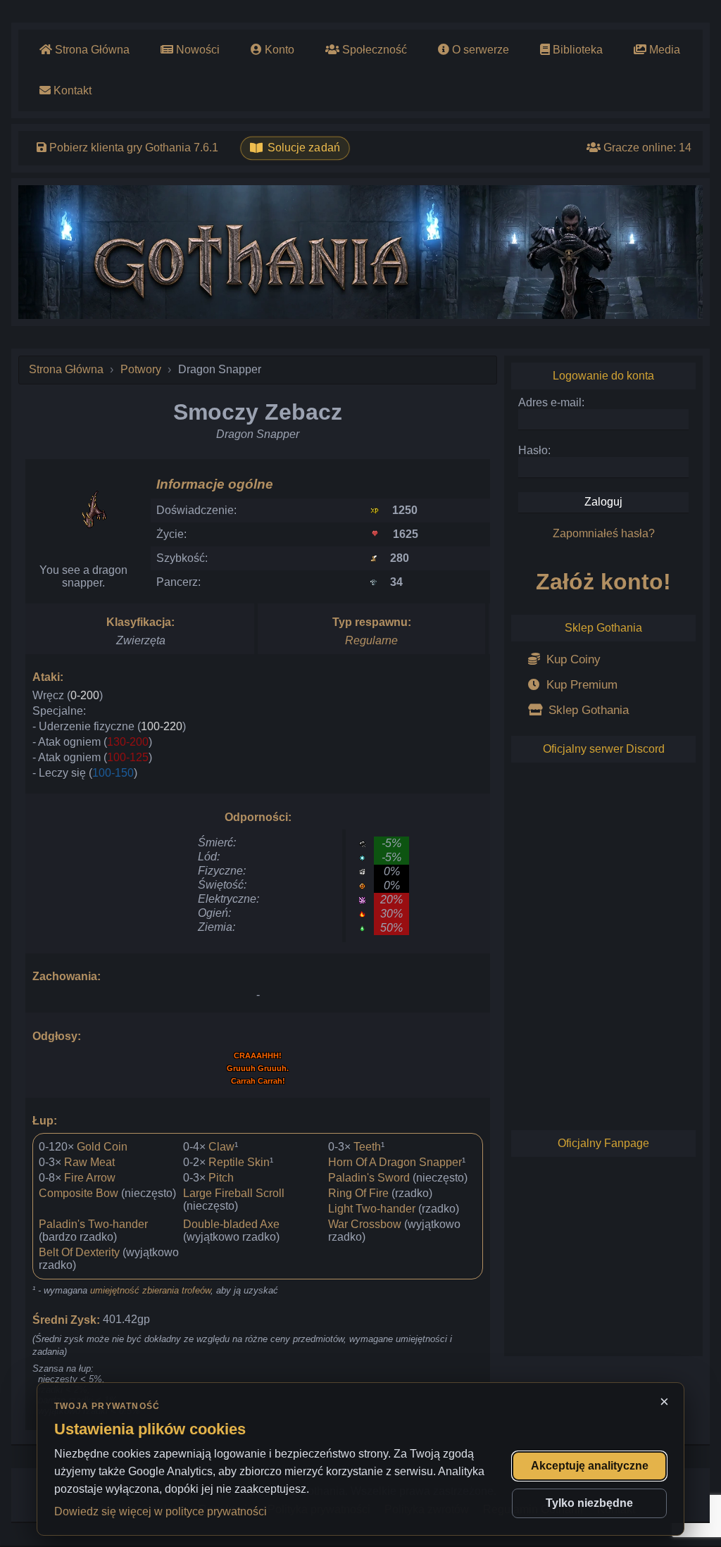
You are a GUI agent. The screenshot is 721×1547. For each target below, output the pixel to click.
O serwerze (479, 50)
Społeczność (373, 50)
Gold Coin (102, 1147)
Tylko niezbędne (589, 1503)
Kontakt (71, 90)
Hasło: (534, 450)
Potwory (140, 369)
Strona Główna (91, 50)
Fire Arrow (89, 1178)
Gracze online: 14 (646, 148)
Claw (221, 1147)
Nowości (196, 50)
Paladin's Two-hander (93, 1224)
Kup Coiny (572, 659)
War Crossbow (364, 1224)
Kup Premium (580, 684)
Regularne (371, 640)
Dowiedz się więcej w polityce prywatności (160, 1511)
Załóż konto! (603, 581)
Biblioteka (576, 50)
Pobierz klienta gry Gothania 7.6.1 (132, 148)
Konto (278, 50)
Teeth (367, 1147)
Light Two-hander (371, 1209)
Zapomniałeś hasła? (604, 533)
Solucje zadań (304, 148)
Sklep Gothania (587, 710)
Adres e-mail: (551, 402)
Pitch (221, 1178)
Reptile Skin (239, 1162)
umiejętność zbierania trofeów (150, 1290)
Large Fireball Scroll (233, 1193)
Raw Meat (89, 1162)
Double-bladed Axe (231, 1224)
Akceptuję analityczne (589, 1466)
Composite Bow (78, 1193)
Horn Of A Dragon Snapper (395, 1162)
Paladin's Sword (369, 1178)
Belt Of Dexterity (79, 1252)
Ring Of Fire (358, 1193)
